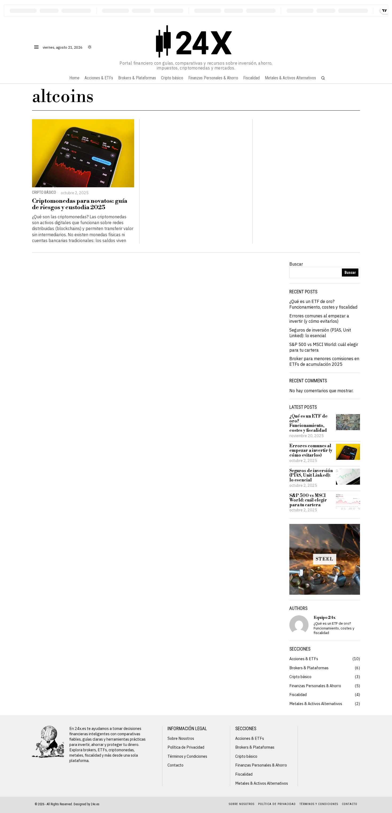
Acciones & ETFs (303, 658)
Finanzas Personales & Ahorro (315, 685)
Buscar (296, 264)
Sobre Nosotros (180, 738)
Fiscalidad (298, 694)
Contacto (175, 765)
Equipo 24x (324, 617)
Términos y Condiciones (187, 756)
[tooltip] (299, 625)
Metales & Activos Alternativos (315, 703)
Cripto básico (44, 192)
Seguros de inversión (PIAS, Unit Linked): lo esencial (320, 332)
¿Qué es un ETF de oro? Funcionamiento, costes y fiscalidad (323, 304)
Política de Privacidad (185, 747)
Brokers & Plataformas (309, 667)
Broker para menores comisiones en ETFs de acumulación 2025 (324, 361)
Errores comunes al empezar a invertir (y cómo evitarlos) (319, 318)
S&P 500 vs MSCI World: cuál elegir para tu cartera (308, 500)
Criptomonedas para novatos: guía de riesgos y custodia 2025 (79, 204)
